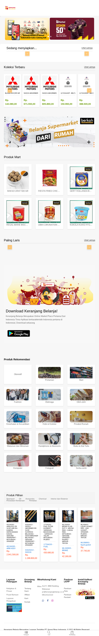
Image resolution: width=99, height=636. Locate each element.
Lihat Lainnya (87, 48)
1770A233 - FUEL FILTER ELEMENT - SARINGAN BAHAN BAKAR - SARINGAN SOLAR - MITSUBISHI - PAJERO (49, 532)
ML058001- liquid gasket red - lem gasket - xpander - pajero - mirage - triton (86, 531)
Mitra (39, 586)
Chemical (42, 499)
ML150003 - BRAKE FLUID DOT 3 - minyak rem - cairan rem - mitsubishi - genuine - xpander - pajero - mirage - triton (68, 534)
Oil (20, 499)
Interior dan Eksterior (59, 499)
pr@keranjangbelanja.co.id (53, 592)
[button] (48, 36)
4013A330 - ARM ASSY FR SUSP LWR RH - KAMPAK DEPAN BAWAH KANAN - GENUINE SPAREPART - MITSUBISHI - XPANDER (12, 533)
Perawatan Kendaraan (15, 501)
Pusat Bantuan (12, 595)
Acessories (30, 499)
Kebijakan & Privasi (11, 589)
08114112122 (47, 595)
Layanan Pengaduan (11, 599)
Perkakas (33, 501)
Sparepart (10, 499)
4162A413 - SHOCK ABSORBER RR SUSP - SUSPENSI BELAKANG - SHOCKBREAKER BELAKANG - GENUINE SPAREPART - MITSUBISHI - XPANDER (31, 535)
